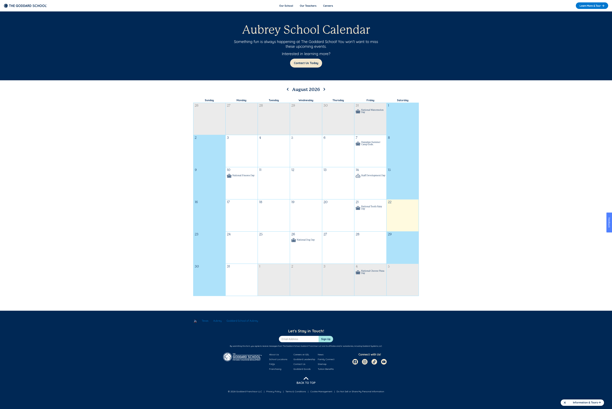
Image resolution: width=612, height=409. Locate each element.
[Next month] (324, 88)
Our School (286, 5)
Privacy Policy (273, 391)
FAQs (272, 364)
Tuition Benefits (326, 369)
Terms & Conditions (295, 391)
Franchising (275, 369)
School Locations (278, 359)
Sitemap (322, 364)
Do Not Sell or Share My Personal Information (360, 391)
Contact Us (299, 364)
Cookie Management (321, 391)
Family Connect (326, 359)
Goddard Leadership (304, 359)
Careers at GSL (301, 354)
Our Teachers (308, 5)
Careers (328, 5)
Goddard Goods (302, 369)
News (321, 354)
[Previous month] (287, 88)
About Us (274, 354)
